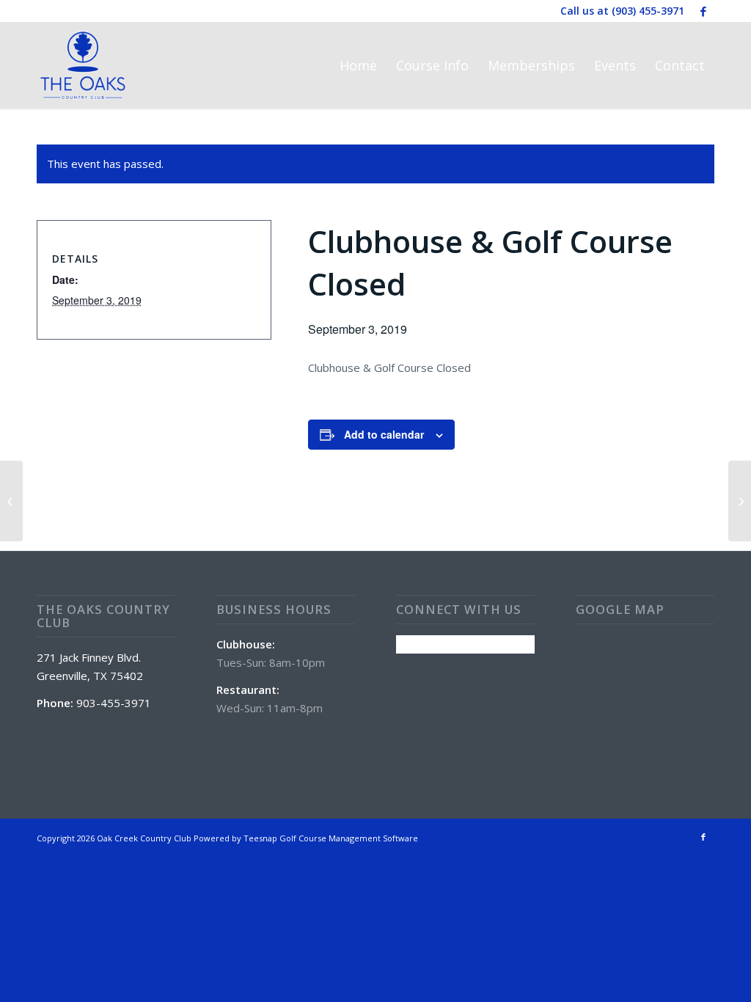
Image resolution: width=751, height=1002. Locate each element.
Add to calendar (384, 434)
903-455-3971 (113, 702)
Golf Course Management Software (348, 838)
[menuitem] (358, 65)
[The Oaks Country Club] (83, 65)
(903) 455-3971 (648, 11)
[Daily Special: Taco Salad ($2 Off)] (11, 501)
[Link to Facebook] (703, 11)
